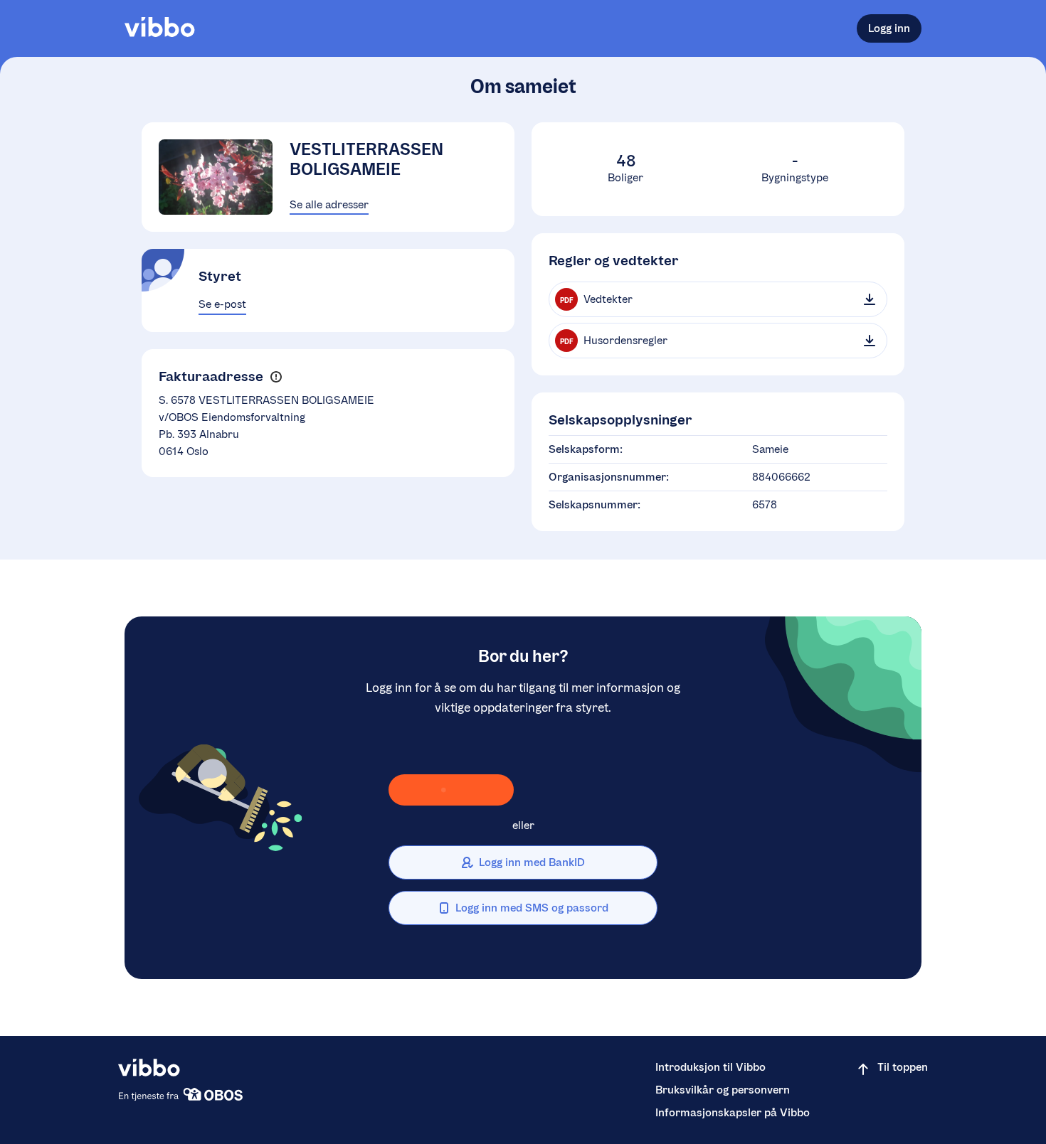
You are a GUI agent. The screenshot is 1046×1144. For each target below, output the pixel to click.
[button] (275, 376)
